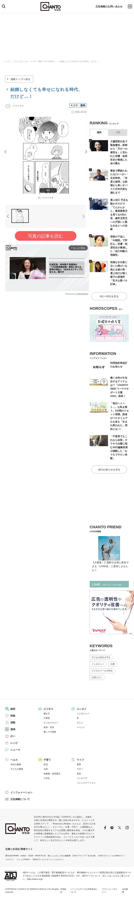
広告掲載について (20, 799)
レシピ (14, 742)
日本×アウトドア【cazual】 (84, 856)
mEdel (30, 856)
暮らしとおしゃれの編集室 (59, 856)
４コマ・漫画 (77, 105)
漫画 (12, 729)
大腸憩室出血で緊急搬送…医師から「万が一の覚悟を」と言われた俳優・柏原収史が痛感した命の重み (118, 152)
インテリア (82, 778)
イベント (81, 727)
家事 (79, 764)
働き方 (47, 713)
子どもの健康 (16, 769)
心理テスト (97, 677)
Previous (5, 152)
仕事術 (47, 718)
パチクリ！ (10, 859)
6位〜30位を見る (109, 296)
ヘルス (14, 759)
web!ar (23, 856)
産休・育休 (49, 727)
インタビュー (98, 664)
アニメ (80, 723)
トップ (6, 61)
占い (12, 736)
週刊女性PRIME (12, 856)
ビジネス (48, 708)
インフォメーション (21, 792)
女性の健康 (15, 764)
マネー (80, 769)
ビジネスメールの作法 (102, 670)
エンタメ (82, 708)
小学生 (47, 778)
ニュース (15, 749)
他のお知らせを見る (109, 469)
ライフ (80, 759)
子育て (47, 759)
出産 (46, 769)
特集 (12, 715)
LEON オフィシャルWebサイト (111, 856)
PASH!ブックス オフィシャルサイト (48, 859)
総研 (12, 708)
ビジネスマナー (51, 723)
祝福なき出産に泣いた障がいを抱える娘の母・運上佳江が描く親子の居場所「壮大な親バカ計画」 (118, 273)
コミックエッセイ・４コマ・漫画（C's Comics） (34, 61)
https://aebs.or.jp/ (35, 879)
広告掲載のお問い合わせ (109, 6)
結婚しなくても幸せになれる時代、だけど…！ (80, 61)
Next (86, 152)
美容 (79, 773)
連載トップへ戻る (20, 79)
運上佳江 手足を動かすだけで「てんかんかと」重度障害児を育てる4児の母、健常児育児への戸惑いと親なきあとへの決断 (119, 215)
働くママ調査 (50, 732)
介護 (112, 664)
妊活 (46, 764)
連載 (12, 722)
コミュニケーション (86, 783)
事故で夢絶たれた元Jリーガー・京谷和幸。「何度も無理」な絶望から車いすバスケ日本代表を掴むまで (119, 181)
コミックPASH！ (24, 859)
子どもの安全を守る (101, 657)
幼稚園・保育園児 (52, 773)
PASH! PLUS (40, 856)
